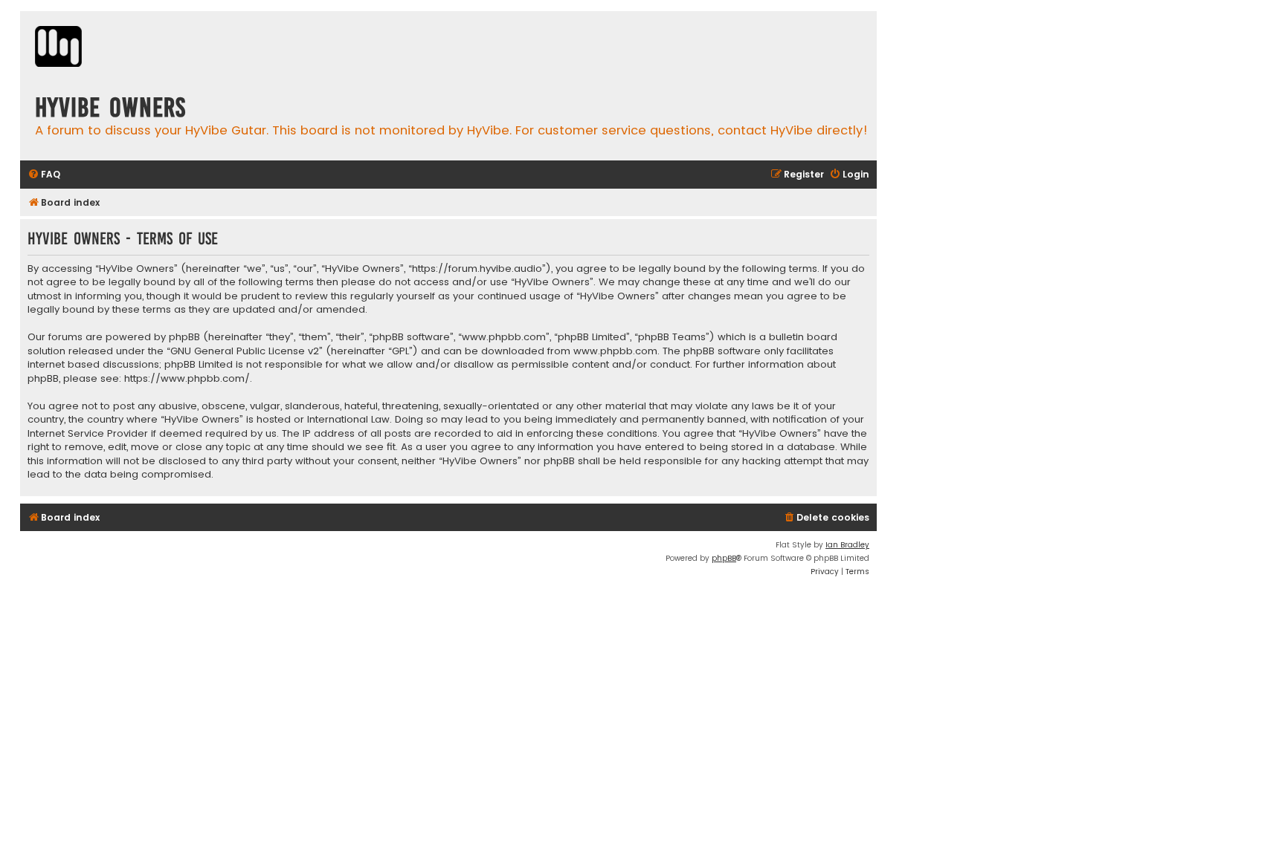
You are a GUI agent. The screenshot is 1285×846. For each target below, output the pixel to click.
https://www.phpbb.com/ (187, 378)
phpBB (724, 558)
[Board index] (58, 48)
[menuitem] (44, 175)
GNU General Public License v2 (244, 351)
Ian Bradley (847, 544)
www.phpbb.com (615, 351)
